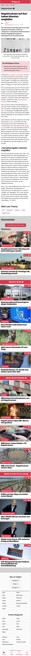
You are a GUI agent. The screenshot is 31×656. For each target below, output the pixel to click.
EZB (5, 108)
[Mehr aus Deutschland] (15, 474)
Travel (17, 626)
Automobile (5, 629)
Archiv (4, 608)
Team (18, 637)
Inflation (11, 121)
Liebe (3, 621)
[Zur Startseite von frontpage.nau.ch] (15, 1)
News (7, 5)
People (4, 597)
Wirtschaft (19, 597)
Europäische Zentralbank (16, 74)
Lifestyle (4, 606)
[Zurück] (1, 2)
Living (17, 618)
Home (2, 5)
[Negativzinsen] (15, 8)
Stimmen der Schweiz (21, 603)
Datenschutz (5, 642)
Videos (4, 600)
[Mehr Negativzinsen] (15, 378)
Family (4, 623)
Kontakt (18, 639)
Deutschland (8, 24)
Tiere (3, 626)
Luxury (18, 621)
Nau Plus (18, 600)
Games (4, 603)
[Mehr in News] (15, 282)
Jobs (3, 639)
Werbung (4, 637)
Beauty (4, 632)
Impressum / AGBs (21, 642)
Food (17, 623)
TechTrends (19, 629)
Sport (3, 595)
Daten (6, 186)
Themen (18, 606)
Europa (13, 5)
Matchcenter (19, 595)
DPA (6, 23)
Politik (17, 592)
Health (3, 618)
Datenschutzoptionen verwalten (8, 644)
